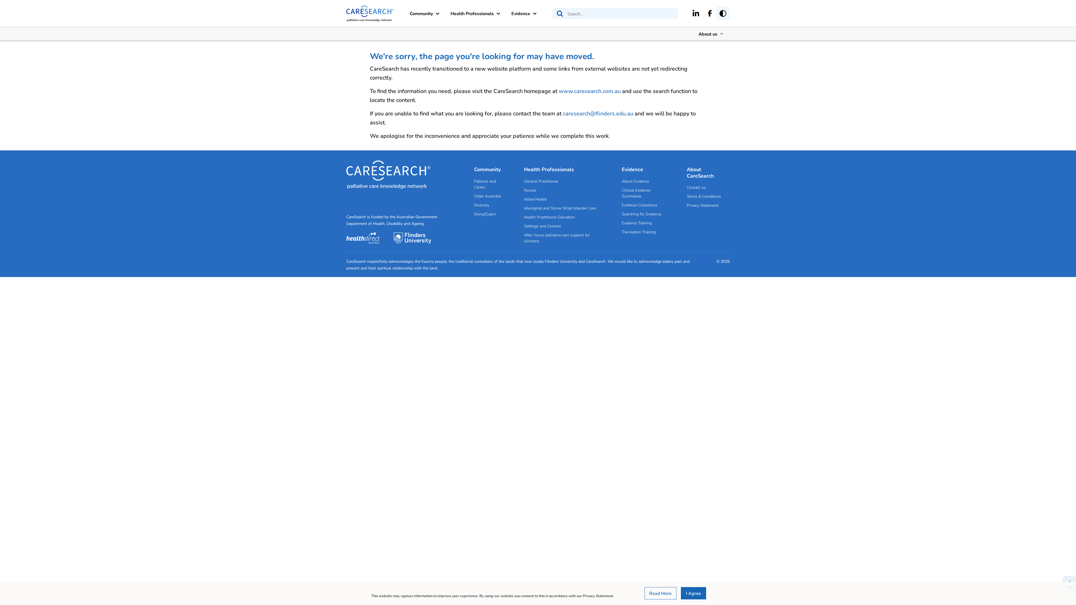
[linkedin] (696, 13)
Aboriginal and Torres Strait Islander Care (560, 208)
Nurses (530, 190)
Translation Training (639, 231)
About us (708, 34)
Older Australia (487, 196)
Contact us (696, 187)
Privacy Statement (702, 205)
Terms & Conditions (704, 196)
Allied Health (535, 199)
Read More (660, 593)
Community (421, 13)
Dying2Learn (485, 214)
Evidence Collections (639, 205)
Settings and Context (542, 226)
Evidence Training (637, 222)
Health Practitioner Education (549, 217)
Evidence (520, 13)
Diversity (481, 205)
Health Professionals (472, 13)
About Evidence (635, 181)
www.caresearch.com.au (590, 91)
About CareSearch (700, 172)
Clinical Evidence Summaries (636, 193)
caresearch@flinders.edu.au (598, 113)
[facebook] (710, 13)
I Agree (693, 593)
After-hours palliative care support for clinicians (557, 237)
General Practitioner (541, 181)
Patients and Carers (485, 184)
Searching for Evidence (641, 214)
